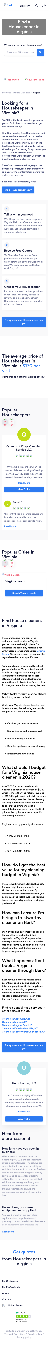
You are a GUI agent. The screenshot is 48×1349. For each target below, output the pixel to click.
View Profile (24, 489)
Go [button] (40, 52)
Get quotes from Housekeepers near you (24, 322)
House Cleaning (21, 92)
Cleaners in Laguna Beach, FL (17, 1025)
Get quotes (24, 1252)
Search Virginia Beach (24, 593)
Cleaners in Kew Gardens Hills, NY (20, 1028)
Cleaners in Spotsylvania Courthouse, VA (23, 1031)
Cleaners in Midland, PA (14, 1022)
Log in (42, 5)
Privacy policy (24, 1337)
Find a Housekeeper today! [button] (18, 189)
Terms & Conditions (14, 1334)
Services (6, 92)
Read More (8, 1231)
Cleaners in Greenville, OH (16, 1018)
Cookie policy (34, 1334)
